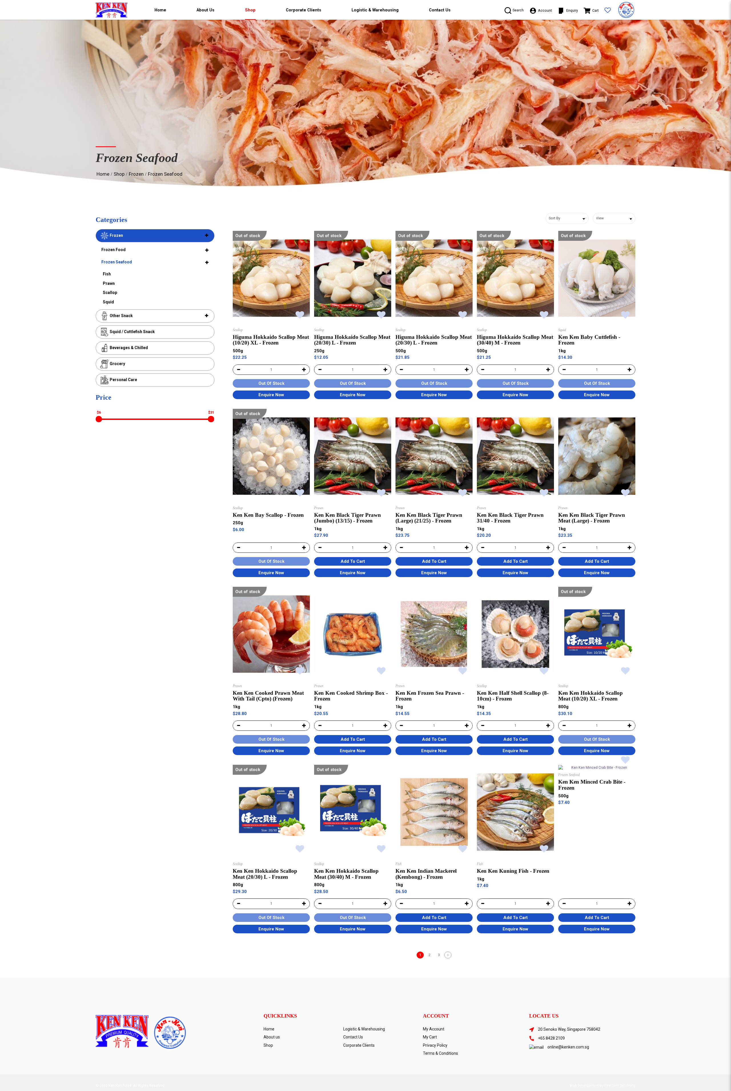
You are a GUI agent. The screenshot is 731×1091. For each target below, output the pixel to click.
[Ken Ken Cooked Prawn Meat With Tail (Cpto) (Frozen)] (271, 634)
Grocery (117, 363)
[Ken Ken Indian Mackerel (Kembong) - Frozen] (434, 812)
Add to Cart (353, 561)
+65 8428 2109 (551, 1038)
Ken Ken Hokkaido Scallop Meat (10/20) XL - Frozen (590, 696)
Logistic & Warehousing (364, 1029)
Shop (119, 174)
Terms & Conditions (440, 1053)
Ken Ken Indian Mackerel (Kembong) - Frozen (426, 874)
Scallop (110, 292)
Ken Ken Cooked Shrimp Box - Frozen (351, 696)
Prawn (109, 283)
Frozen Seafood (165, 174)
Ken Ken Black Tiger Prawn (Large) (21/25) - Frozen (428, 518)
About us (272, 1037)
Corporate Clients (359, 1045)
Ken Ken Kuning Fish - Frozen (513, 871)
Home (103, 174)
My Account (433, 1029)
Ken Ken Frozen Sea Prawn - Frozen (429, 696)
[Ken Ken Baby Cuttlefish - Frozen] (596, 278)
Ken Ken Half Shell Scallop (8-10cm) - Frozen (513, 696)
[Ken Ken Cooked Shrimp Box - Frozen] (352, 634)
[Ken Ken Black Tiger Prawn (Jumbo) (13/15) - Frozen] (352, 456)
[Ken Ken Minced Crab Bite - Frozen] (596, 767)
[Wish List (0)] (607, 10)
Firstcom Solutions (620, 1086)
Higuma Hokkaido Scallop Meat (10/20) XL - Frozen (271, 340)
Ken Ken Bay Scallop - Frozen (268, 515)
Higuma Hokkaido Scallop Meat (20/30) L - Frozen (352, 340)
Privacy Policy (435, 1045)
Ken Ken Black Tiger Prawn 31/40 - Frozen (510, 518)
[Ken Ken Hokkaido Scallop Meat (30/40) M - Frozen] (352, 812)
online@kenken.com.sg (568, 1047)
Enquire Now (271, 394)
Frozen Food (113, 249)
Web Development (584, 1086)
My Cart (430, 1037)
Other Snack (121, 315)
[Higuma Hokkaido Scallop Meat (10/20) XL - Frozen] (271, 278)
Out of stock (247, 235)
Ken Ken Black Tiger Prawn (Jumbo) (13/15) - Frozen (347, 518)
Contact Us (353, 1037)
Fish (107, 274)
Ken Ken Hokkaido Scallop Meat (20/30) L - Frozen (265, 874)
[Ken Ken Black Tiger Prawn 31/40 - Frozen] (515, 456)
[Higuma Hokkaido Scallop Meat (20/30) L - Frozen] (352, 278)
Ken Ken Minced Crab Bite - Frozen (591, 785)
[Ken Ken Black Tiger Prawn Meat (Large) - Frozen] (596, 456)
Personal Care (123, 379)
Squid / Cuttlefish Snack (132, 331)
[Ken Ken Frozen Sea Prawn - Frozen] (434, 634)
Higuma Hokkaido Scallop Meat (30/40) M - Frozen (515, 340)
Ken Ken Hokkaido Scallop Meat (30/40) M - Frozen (346, 874)
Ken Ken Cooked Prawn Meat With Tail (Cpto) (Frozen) (268, 696)
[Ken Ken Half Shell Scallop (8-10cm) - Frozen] (515, 634)
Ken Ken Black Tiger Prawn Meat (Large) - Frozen (591, 518)
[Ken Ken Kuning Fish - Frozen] (515, 812)
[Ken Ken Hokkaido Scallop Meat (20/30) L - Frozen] (271, 812)
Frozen (136, 174)
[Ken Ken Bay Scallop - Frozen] (271, 456)
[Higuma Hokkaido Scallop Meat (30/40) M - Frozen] (515, 278)
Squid (108, 302)
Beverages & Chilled (128, 347)
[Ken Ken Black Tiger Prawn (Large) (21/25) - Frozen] (434, 456)
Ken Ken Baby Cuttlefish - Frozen (589, 340)
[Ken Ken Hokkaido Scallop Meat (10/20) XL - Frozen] (596, 634)
